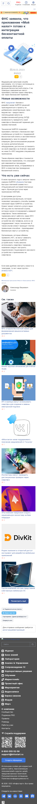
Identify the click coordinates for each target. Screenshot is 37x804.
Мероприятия (12, 687)
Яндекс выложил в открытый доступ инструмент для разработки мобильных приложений (18, 552)
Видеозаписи (12, 691)
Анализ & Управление (16, 663)
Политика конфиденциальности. (15, 779)
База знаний (11, 655)
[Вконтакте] (9, 796)
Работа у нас (7, 725)
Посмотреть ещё (18, 601)
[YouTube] (27, 796)
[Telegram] (4, 796)
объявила (20, 182)
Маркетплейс (12, 679)
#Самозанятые (27, 280)
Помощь (5, 722)
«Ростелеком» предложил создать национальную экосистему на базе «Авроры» (16, 515)
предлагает (10, 103)
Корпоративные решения (18, 671)
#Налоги (19, 280)
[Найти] (32, 644)
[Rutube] (32, 796)
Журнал (9, 651)
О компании (8, 709)
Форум (8, 700)
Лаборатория (12, 659)
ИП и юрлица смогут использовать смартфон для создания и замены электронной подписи (16, 404)
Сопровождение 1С (15, 667)
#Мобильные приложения (9, 280)
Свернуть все (7, 620)
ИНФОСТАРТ (7, 271)
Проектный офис (14, 683)
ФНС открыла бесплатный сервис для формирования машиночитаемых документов (17, 331)
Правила (5, 718)
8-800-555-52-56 (11, 751)
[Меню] (3, 3)
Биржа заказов (13, 696)
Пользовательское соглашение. (15, 776)
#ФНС (33, 280)
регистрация (8, 630)
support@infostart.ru (12, 754)
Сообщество (7, 712)
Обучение (10, 675)
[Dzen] (21, 796)
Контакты (6, 728)
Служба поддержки (15, 733)
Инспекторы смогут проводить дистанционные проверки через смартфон (15, 477)
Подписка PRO (8, 715)
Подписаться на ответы (13, 609)
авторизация (19, 630)
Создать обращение (13, 760)
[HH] (15, 796)
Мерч (8, 704)
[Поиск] (8, 3)
